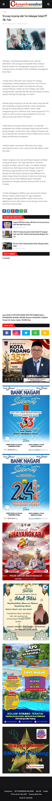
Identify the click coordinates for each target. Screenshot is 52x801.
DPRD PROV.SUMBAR (32, 315)
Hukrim (41, 315)
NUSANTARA (37, 317)
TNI (22, 320)
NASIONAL (16, 317)
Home (4, 12)
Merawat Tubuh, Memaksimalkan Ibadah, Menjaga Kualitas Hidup (30, 244)
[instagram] (16, 333)
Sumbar (13, 320)
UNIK (25, 320)
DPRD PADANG (21, 315)
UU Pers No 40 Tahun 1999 (19, 794)
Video (29, 320)
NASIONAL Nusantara (26, 317)
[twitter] (26, 333)
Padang (4, 320)
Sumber (18, 320)
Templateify (29, 798)
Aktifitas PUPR (11, 315)
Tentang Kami (8, 791)
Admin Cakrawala (10, 24)
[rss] (45, 333)
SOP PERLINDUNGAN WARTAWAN (24, 791)
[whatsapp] (36, 333)
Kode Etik (38, 791)
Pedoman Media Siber (35, 794)
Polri (9, 320)
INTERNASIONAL (7, 317)
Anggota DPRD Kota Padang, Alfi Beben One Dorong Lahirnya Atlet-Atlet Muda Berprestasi (31, 223)
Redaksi (45, 791)
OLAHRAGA (44, 317)
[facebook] (7, 333)
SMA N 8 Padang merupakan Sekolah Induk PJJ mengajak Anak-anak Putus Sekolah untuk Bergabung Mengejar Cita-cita (31, 234)
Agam (4, 315)
